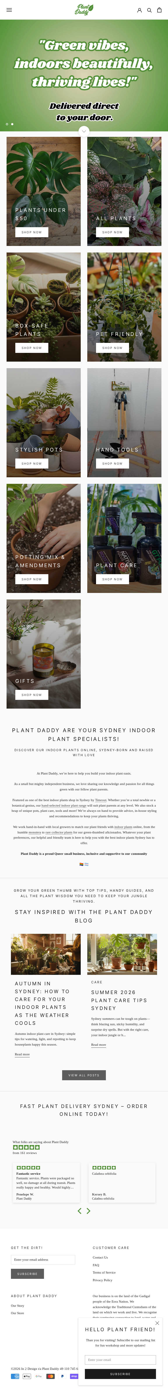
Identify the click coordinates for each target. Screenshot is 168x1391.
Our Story (17, 1305)
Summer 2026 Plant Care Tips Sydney (119, 1000)
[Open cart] (159, 9)
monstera (35, 832)
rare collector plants (59, 832)
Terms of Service (104, 1272)
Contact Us (100, 1257)
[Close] (157, 1323)
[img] (86, 1147)
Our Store (17, 1313)
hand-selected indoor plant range (64, 805)
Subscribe (120, 1374)
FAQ (96, 1265)
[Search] (149, 10)
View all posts (83, 1075)
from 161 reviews (25, 1153)
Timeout (100, 800)
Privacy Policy (102, 1280)
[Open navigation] (9, 10)
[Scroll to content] (84, 131)
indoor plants (123, 827)
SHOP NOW (32, 232)
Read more (22, 1054)
